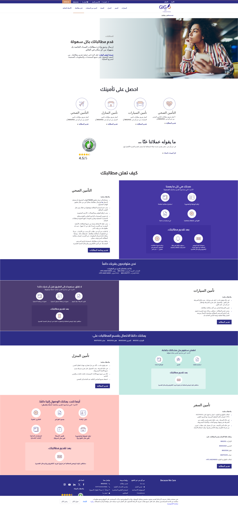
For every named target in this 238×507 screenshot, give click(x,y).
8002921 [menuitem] (104, 483)
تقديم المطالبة (171, 123)
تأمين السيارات (137, 113)
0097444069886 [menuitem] (101, 487)
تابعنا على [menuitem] (81, 480)
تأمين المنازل (109, 113)
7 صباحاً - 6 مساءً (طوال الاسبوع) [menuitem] (99, 490)
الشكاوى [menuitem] (125, 493)
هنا (102, 202)
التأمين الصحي (167, 113)
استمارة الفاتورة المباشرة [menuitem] (120, 490)
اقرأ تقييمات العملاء (170, 153)
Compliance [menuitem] (141, 493)
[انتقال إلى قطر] (152, 8)
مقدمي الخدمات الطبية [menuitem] (121, 487)
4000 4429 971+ (106, 271)
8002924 (110, 340)
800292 (136, 340)
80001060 (122, 340)
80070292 (98, 340)
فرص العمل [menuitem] (139, 487)
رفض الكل (64, 501)
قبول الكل (75, 501)
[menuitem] (173, 1)
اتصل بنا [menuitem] (105, 493)
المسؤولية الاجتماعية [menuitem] (138, 490)
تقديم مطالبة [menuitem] (124, 483)
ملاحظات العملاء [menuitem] (79, 489)
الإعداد (85, 501)
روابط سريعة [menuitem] (124, 480)
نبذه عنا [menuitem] (142, 483)
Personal (170, 15)
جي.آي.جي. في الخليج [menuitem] (138, 480)
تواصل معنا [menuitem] (106, 480)
